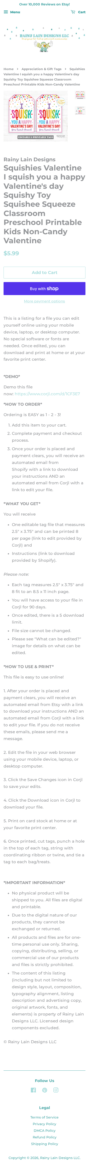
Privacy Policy (44, 1124)
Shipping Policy (44, 1144)
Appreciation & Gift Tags (41, 69)
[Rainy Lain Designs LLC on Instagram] (55, 1091)
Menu (14, 12)
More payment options (44, 301)
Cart (81, 12)
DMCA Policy (45, 1130)
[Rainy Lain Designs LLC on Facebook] (33, 1091)
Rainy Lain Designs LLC (60, 1158)
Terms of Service (44, 1117)
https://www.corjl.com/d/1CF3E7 (47, 393)
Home (9, 69)
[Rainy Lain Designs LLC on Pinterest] (44, 1091)
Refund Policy (44, 1137)
